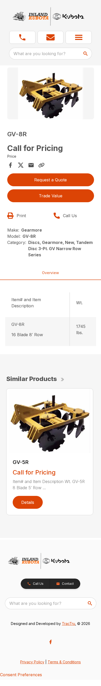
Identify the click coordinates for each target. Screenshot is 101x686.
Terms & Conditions (64, 662)
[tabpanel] (50, 94)
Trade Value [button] (50, 195)
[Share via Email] (31, 165)
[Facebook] (50, 642)
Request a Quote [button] (50, 179)
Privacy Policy (32, 662)
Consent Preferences (21, 674)
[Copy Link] (41, 165)
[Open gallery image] (50, 93)
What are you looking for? (39, 53)
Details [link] (27, 502)
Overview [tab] (50, 272)
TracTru (68, 623)
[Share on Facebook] (10, 165)
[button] (22, 37)
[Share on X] (21, 165)
